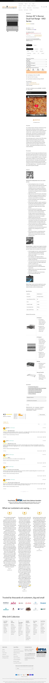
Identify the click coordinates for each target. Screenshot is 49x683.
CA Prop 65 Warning (17, 659)
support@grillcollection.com (30, 654)
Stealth (43, 53)
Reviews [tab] (5, 422)
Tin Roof (29, 55)
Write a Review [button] (42, 414)
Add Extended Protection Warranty (32, 67)
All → (33, 407)
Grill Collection (25, 676)
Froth (28, 51)
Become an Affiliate (5, 656)
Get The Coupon (38, 35)
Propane (35, 45)
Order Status (4, 652)
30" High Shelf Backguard (30, 65)
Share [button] (28, 404)
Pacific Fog (29, 53)
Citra (41, 49)
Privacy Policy (16, 656)
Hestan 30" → (42, 407)
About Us (15, 654)
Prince (34, 53)
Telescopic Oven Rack (30, 58)
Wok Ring (28, 60)
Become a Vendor (16, 661)
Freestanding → (37, 407)
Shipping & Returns (17, 652)
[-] (28, 69)
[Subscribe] (32, 668)
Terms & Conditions (17, 657)
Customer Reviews (17, 649)
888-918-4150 (33, 82)
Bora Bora (37, 49)
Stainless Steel (30, 49)
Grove (33, 51)
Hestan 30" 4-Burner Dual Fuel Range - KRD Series (11, 434)
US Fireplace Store (5, 657)
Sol (39, 53)
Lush (37, 51)
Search (3, 649)
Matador (42, 51)
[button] (21, 4)
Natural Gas (29, 45)
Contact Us (4, 654)
